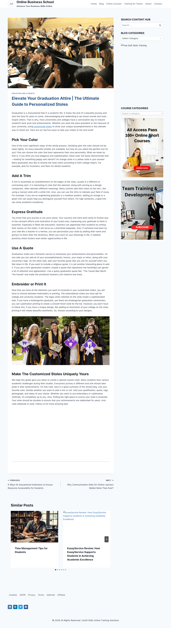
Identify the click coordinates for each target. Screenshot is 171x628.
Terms (41, 595)
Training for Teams (133, 4)
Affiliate (61, 595)
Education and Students (23, 93)
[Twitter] (20, 607)
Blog (101, 4)
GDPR (23, 595)
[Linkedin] (10, 607)
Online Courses (114, 4)
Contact (158, 4)
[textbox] (142, 113)
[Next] (107, 539)
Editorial (51, 595)
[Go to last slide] (15, 539)
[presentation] (34, 526)
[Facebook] (26, 607)
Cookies (13, 595)
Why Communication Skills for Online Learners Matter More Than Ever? (90, 484)
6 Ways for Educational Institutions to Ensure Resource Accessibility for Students (30, 484)
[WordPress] (15, 607)
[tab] (55, 569)
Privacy (31, 595)
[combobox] (142, 113)
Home (94, 4)
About (148, 4)
